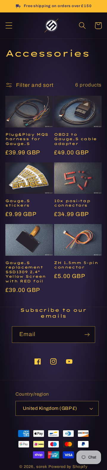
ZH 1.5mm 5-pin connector (76, 265)
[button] (9, 25)
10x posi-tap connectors (72, 203)
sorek (41, 466)
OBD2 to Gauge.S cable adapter (75, 139)
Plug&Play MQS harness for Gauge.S (26, 139)
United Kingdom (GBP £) (50, 408)
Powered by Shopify (68, 466)
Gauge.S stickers (17, 203)
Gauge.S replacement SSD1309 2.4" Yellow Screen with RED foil (25, 271)
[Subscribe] (87, 334)
